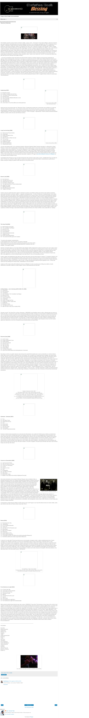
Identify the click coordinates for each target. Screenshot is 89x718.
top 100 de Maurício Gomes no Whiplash (46, 154)
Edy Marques (6, 681)
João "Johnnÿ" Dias (10, 710)
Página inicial (29, 705)
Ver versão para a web (29, 707)
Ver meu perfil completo (9, 714)
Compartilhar (4, 674)
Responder (6, 684)
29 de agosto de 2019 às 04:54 (15, 681)
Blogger (31, 716)
